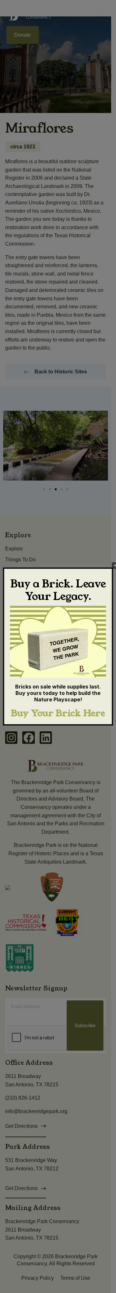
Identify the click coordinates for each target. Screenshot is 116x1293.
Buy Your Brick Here (58, 713)
